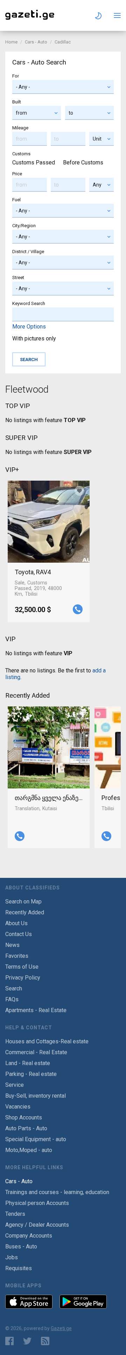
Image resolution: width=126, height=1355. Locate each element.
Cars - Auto (36, 42)
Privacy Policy (22, 977)
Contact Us (18, 934)
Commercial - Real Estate (36, 1052)
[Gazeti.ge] (29, 19)
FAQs (12, 999)
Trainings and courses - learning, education (57, 1192)
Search (13, 988)
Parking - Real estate (31, 1074)
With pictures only (34, 338)
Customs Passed (33, 162)
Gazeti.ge (61, 1328)
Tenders (15, 1214)
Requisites (18, 1268)
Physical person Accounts (37, 1203)
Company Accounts (28, 1235)
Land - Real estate (27, 1063)
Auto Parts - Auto (26, 1128)
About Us (16, 923)
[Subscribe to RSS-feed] (46, 1341)
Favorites (16, 956)
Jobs (11, 1257)
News (12, 945)
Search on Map (23, 901)
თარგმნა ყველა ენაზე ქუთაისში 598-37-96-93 (49, 797)
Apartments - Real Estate (35, 1010)
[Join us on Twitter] (27, 1341)
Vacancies (17, 1106)
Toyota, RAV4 (33, 572)
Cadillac (63, 42)
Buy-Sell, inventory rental (35, 1095)
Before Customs (83, 162)
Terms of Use (21, 966)
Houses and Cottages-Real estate (47, 1041)
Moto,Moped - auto (28, 1150)
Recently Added (24, 912)
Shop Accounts (23, 1117)
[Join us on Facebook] (9, 1341)
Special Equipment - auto (35, 1139)
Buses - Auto (21, 1246)
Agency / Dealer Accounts (37, 1224)
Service (14, 1085)
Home (11, 42)
